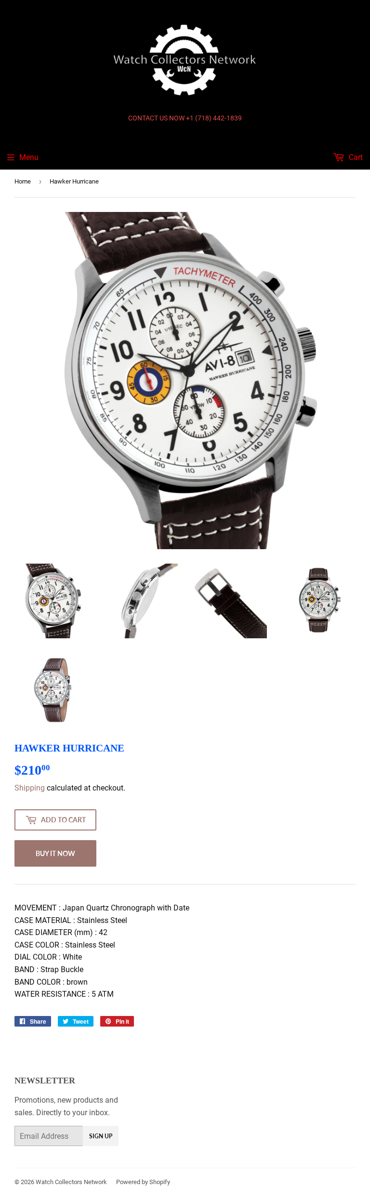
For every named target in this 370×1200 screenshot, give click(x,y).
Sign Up (100, 1136)
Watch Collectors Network (71, 1182)
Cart (355, 157)
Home (22, 181)
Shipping (29, 787)
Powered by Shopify (143, 1182)
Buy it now (55, 853)
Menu (29, 157)
